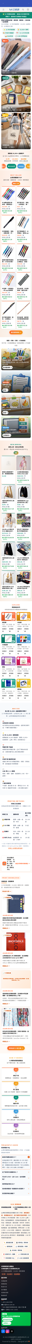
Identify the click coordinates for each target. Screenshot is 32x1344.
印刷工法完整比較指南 (15, 848)
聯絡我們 (4, 1295)
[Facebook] (3, 1331)
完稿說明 (4, 1281)
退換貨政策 (4, 1292)
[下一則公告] (29, 3)
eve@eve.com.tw (9, 1305)
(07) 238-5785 (7, 1302)
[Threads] (12, 1331)
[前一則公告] (3, 3)
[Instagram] (7, 1331)
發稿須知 (4, 1284)
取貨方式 (4, 1287)
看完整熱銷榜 (15, 332)
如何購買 (4, 1290)
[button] (3, 9)
